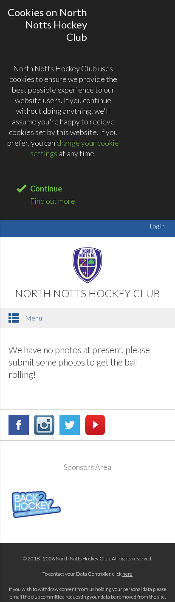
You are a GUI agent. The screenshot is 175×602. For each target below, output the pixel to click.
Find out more (52, 200)
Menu (33, 318)
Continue (46, 188)
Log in (157, 226)
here (127, 574)
